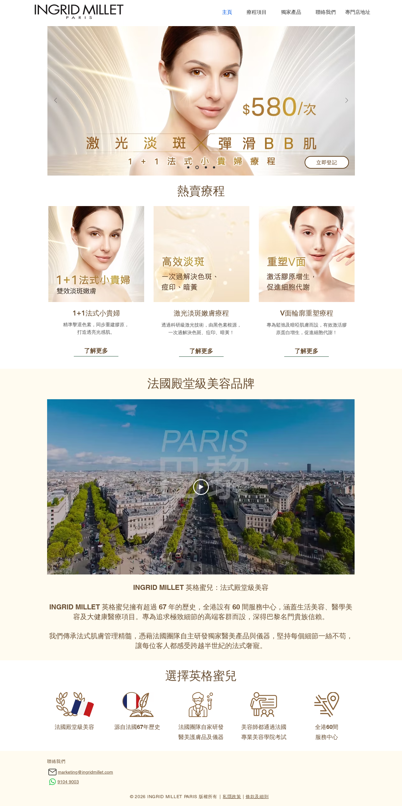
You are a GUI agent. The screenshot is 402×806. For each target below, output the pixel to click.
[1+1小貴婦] (196, 167)
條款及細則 (257, 796)
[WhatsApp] (52, 782)
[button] (254, 12)
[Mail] (52, 772)
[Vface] (205, 167)
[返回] (55, 101)
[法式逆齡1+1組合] (214, 167)
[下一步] (346, 101)
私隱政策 (232, 796)
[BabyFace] (188, 167)
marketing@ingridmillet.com (85, 772)
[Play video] (201, 487)
